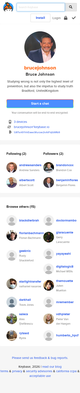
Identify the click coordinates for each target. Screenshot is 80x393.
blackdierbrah (29, 220)
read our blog (52, 366)
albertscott (27, 180)
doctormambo (66, 220)
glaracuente (64, 232)
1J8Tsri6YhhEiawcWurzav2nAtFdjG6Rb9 (37, 132)
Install (40, 17)
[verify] (74, 18)
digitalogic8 (64, 266)
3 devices (20, 121)
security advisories (39, 371)
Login (56, 18)
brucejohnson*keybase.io (31, 127)
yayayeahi (63, 253)
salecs (23, 314)
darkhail (25, 299)
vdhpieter (63, 314)
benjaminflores (67, 180)
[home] (8, 5)
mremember (65, 302)
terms (4, 371)
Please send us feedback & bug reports (39, 357)
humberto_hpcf (67, 335)
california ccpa (66, 371)
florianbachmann (31, 233)
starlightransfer (30, 281)
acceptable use (40, 375)
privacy (17, 371)
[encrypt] (65, 18)
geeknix (25, 250)
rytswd (24, 333)
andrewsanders (30, 165)
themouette (64, 281)
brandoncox (65, 165)
